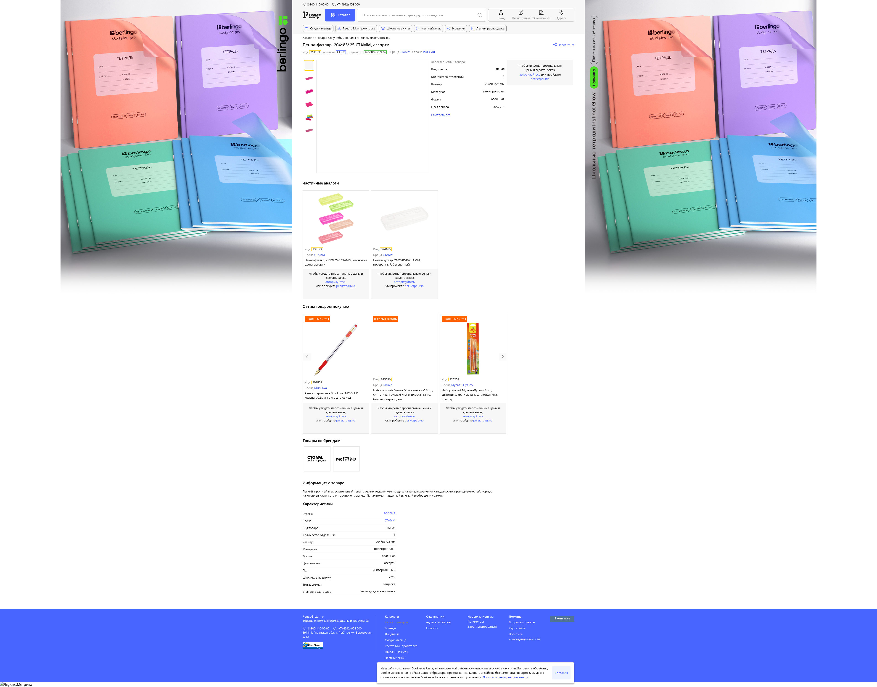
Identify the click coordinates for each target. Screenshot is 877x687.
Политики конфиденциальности (505, 677)
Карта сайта (517, 628)
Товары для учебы (329, 38)
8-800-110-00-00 (318, 628)
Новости (432, 628)
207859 (317, 382)
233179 (317, 249)
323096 (386, 379)
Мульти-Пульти (462, 385)
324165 (386, 249)
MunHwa (320, 388)
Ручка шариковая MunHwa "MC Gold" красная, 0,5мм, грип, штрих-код (331, 395)
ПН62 (341, 52)
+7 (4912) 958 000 (350, 628)
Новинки (458, 28)
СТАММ (405, 52)
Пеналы (350, 38)
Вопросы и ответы (522, 622)
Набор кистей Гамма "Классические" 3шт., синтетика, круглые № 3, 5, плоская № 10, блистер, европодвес (403, 394)
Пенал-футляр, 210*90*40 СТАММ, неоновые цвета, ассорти (336, 262)
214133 (315, 52)
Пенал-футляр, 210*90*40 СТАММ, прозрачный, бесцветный (397, 262)
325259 (454, 379)
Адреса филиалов (438, 622)
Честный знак (431, 28)
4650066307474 (375, 52)
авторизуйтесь (335, 282)
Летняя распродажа (490, 28)
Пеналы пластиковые (373, 38)
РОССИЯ (429, 52)
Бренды (390, 628)
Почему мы (476, 621)
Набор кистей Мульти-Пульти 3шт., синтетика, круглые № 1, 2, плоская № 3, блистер (470, 394)
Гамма (387, 385)
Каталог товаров (396, 622)
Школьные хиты (398, 28)
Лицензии (392, 634)
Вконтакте (562, 618)
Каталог (308, 38)
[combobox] (421, 15)
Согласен (561, 673)
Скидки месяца (320, 28)
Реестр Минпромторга (359, 28)
